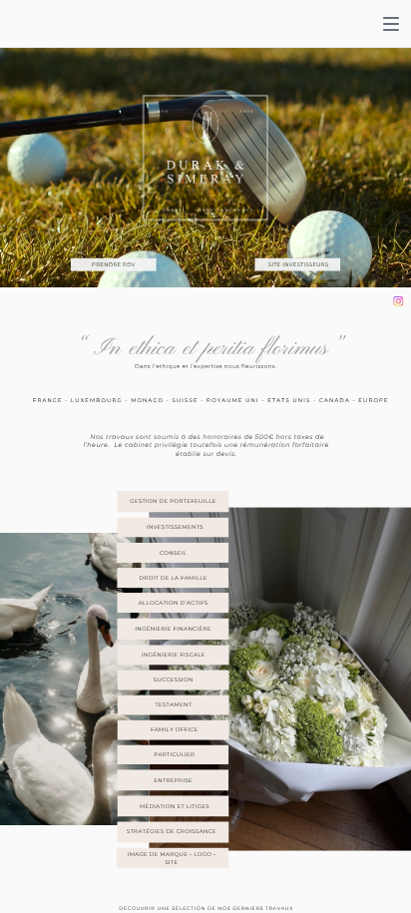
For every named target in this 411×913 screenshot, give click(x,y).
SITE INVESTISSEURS (298, 264)
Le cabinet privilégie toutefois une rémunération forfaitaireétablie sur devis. (221, 450)
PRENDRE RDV (114, 264)
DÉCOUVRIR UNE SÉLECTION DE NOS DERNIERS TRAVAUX (206, 908)
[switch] (391, 24)
